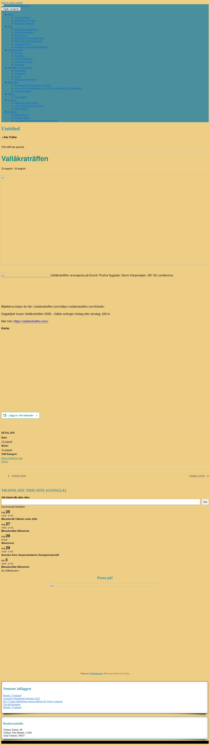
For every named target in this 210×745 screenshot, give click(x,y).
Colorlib (69, 742)
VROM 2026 (18, 476)
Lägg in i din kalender (21, 415)
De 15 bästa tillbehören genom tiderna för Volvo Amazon (33, 701)
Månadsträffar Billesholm (15, 530)
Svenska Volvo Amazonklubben (18, 742)
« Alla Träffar (9, 137)
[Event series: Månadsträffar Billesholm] (15, 527)
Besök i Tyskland (12, 695)
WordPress (90, 742)
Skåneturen (7, 543)
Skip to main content (12, 2)
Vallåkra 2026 (197, 476)
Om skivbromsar (12, 704)
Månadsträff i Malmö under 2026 (19, 518)
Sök (205, 502)
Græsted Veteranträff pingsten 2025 (21, 698)
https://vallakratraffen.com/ (31, 321)
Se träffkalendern (10, 570)
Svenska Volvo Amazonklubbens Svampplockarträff (30, 554)
